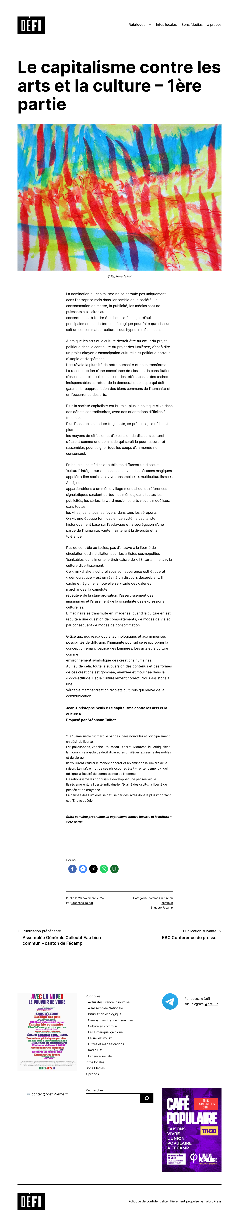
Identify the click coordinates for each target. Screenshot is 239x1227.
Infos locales (166, 24)
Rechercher (94, 1090)
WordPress (214, 1201)
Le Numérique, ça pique (105, 1032)
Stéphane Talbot (82, 903)
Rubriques (137, 24)
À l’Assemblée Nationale (105, 1008)
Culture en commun (102, 1026)
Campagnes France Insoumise (110, 1020)
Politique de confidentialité (148, 1201)
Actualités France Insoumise (108, 1002)
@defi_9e (211, 1004)
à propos (214, 24)
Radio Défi (95, 1050)
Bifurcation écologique (104, 1014)
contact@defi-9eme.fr (49, 1094)
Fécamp (168, 907)
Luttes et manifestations (106, 1044)
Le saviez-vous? (100, 1038)
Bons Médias (192, 24)
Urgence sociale (100, 1056)
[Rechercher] (146, 1098)
